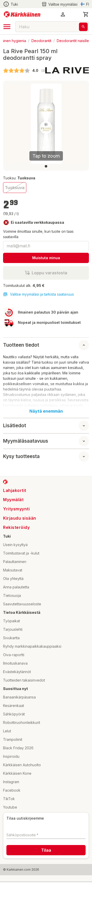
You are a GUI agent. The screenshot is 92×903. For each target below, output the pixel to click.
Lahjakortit (14, 490)
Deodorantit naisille (73, 40)
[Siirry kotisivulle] (22, 14)
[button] (59, 4)
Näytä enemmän (46, 411)
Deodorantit (41, 40)
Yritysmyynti (16, 508)
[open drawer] (7, 27)
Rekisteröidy (16, 527)
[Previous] (13, 124)
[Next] (79, 124)
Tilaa (46, 850)
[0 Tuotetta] (86, 14)
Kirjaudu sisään (19, 518)
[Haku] (83, 27)
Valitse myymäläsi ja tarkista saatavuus (42, 294)
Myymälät (13, 499)
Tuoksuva (15, 187)
